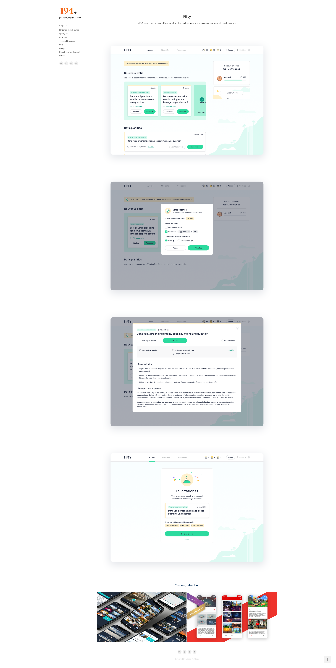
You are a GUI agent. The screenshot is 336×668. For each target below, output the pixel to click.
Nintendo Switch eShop (69, 29)
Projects (63, 25)
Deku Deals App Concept (69, 52)
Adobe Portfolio (192, 658)
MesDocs (63, 37)
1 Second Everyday (67, 41)
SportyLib (63, 33)
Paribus (62, 55)
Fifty (61, 44)
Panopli (62, 48)
